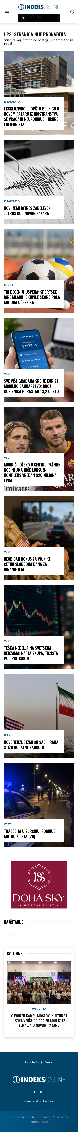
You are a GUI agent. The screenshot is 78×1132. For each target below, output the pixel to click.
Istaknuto (12, 102)
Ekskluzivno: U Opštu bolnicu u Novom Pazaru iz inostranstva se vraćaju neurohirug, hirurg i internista (31, 116)
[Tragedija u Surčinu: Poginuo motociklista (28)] (39, 805)
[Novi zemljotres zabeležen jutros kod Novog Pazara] (39, 182)
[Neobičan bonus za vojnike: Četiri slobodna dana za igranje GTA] (39, 538)
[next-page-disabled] (12, 935)
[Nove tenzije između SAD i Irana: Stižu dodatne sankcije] (39, 716)
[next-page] (41, 1032)
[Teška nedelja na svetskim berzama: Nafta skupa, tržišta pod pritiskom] (39, 627)
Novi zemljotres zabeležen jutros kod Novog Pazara (27, 210)
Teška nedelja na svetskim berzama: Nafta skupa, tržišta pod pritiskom (31, 653)
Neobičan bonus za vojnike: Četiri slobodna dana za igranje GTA (28, 564)
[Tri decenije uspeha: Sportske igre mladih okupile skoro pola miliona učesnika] (39, 271)
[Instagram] (41, 1092)
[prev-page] (6, 935)
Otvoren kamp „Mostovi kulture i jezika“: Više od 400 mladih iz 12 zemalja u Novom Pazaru (39, 1020)
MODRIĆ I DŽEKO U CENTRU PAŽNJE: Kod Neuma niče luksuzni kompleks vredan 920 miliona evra (32, 472)
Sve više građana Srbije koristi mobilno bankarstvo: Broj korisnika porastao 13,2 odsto (31, 386)
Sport (8, 285)
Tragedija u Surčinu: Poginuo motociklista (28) (30, 833)
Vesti (8, 374)
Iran (7, 735)
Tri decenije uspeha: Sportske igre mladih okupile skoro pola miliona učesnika (32, 297)
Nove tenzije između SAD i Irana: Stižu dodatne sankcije (31, 744)
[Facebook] (34, 1092)
